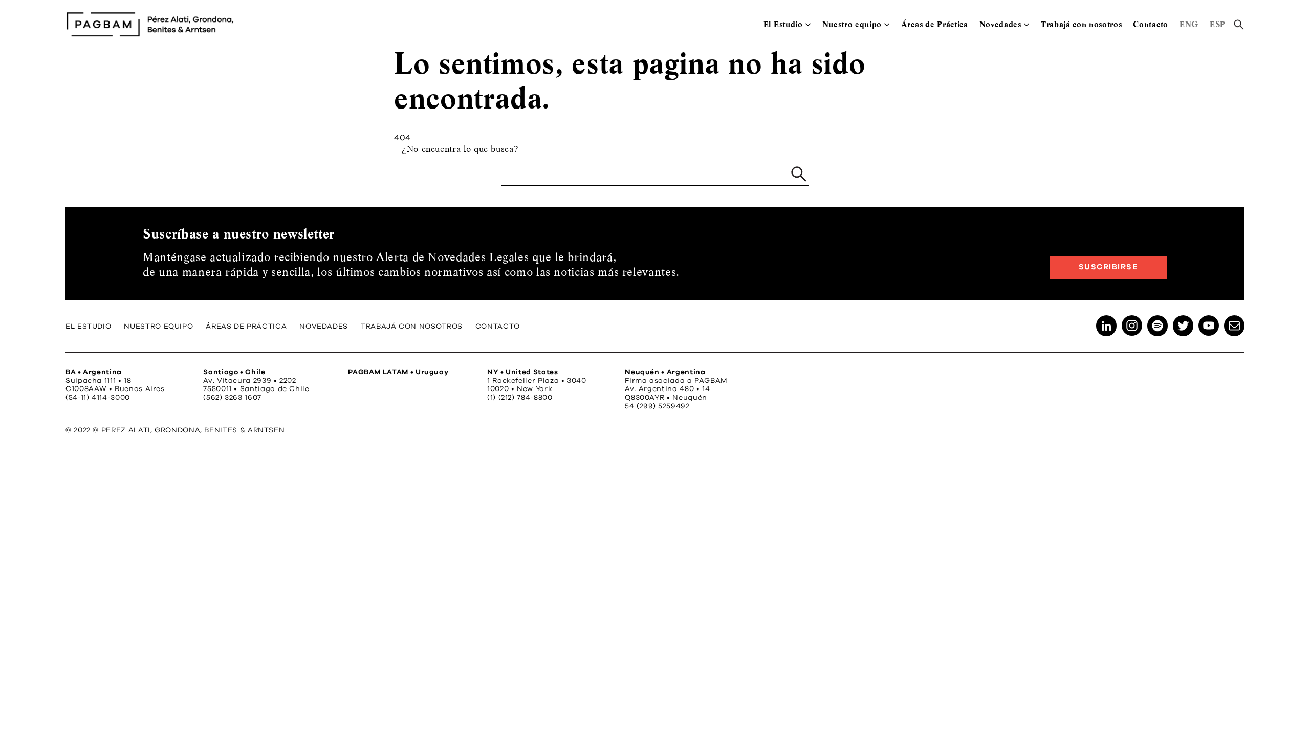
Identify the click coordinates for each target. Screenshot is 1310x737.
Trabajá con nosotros (1081, 24)
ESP (1218, 24)
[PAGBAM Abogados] (150, 24)
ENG (1189, 24)
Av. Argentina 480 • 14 (667, 389)
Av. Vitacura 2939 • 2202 (249, 380)
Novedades (1000, 24)
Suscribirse (1109, 267)
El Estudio (783, 24)
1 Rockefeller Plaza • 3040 (536, 380)
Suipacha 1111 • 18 (99, 380)
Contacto (1150, 24)
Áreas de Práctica (934, 24)
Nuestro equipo (852, 24)
